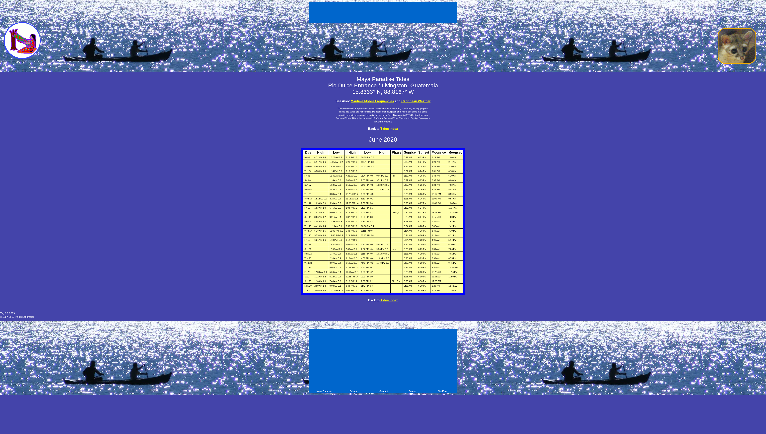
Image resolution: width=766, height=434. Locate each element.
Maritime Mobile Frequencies (372, 101)
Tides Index (389, 128)
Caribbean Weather (415, 101)
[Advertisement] (383, 12)
